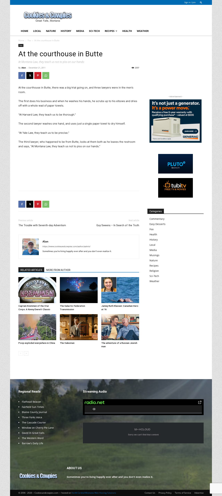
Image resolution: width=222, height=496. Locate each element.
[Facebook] (21, 75)
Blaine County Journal (34, 412)
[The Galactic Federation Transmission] (79, 290)
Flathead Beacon (31, 401)
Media (80, 31)
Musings (154, 255)
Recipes (109, 31)
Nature (51, 31)
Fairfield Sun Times (33, 407)
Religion (154, 270)
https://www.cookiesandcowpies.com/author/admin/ (66, 246)
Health (127, 31)
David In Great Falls (33, 433)
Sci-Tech (94, 31)
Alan (24, 67)
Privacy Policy (165, 492)
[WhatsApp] (45, 75)
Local (37, 31)
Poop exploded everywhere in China (36, 343)
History (66, 31)
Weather (143, 31)
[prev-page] (20, 353)
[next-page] (26, 353)
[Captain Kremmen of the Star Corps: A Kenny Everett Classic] (37, 290)
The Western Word (33, 438)
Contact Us (150, 492)
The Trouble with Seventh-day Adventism (42, 225)
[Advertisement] (140, 17)
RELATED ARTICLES (31, 270)
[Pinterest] (37, 75)
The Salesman (67, 343)
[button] (201, 2)
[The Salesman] (79, 327)
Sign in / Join (190, 2)
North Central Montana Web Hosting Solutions (93, 492)
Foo (29, 40)
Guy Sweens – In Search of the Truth (117, 225)
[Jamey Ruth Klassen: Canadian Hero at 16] (120, 290)
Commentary (157, 218)
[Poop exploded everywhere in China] (37, 327)
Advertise (199, 492)
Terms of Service (183, 492)
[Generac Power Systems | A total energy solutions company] (176, 121)
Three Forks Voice (32, 417)
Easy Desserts (157, 224)
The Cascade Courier (34, 422)
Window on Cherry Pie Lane (38, 427)
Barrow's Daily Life (32, 443)
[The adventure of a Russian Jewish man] (120, 327)
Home (24, 31)
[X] (29, 75)
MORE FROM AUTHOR (58, 270)
